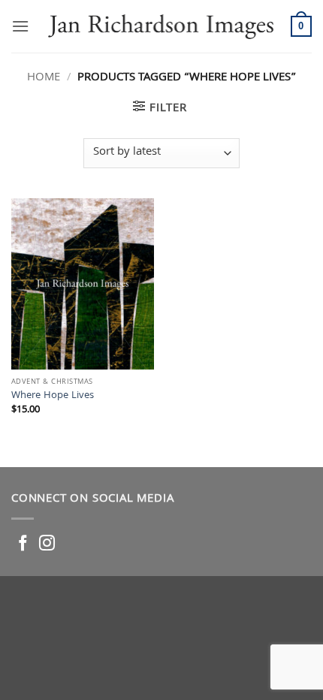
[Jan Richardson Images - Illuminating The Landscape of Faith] (160, 26)
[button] (20, 26)
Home (43, 78)
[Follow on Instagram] (47, 544)
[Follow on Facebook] (23, 544)
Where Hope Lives (52, 396)
